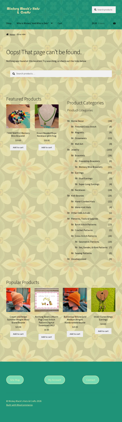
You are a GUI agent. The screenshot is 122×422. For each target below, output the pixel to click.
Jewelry (75, 149)
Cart (60, 23)
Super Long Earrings (89, 184)
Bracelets (80, 155)
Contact (90, 380)
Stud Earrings (86, 178)
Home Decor (77, 120)
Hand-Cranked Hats (85, 201)
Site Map (15, 380)
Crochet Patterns (84, 230)
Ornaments (81, 138)
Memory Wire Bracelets (91, 166)
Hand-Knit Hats (83, 207)
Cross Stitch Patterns (86, 235)
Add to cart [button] (18, 147)
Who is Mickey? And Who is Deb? (33, 23)
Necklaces (80, 189)
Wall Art (79, 143)
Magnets (79, 132)
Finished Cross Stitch (85, 126)
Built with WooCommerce (19, 404)
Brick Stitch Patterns (85, 224)
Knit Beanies (77, 195)
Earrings (79, 172)
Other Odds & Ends (80, 212)
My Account (54, 380)
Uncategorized (78, 258)
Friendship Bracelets (89, 161)
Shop (8, 23)
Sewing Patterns (83, 253)
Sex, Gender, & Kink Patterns (93, 247)
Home (12, 34)
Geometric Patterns (89, 241)
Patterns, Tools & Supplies (84, 218)
